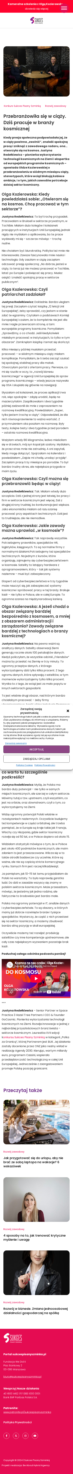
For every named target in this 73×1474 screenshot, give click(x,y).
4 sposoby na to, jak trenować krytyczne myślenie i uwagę (34, 1237)
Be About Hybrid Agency (36, 1465)
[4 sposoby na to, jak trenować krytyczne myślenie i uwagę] (36, 1199)
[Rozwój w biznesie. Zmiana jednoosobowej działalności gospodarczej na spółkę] (36, 1272)
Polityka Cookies (24, 765)
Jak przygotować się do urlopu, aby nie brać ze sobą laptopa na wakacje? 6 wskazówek (33, 1162)
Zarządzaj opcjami (36, 758)
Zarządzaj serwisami (16, 743)
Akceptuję (36, 749)
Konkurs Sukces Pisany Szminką (22, 106)
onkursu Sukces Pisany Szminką (24, 1037)
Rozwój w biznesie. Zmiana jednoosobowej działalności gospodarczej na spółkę (35, 1311)
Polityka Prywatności (44, 765)
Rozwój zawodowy (55, 106)
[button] (68, 711)
